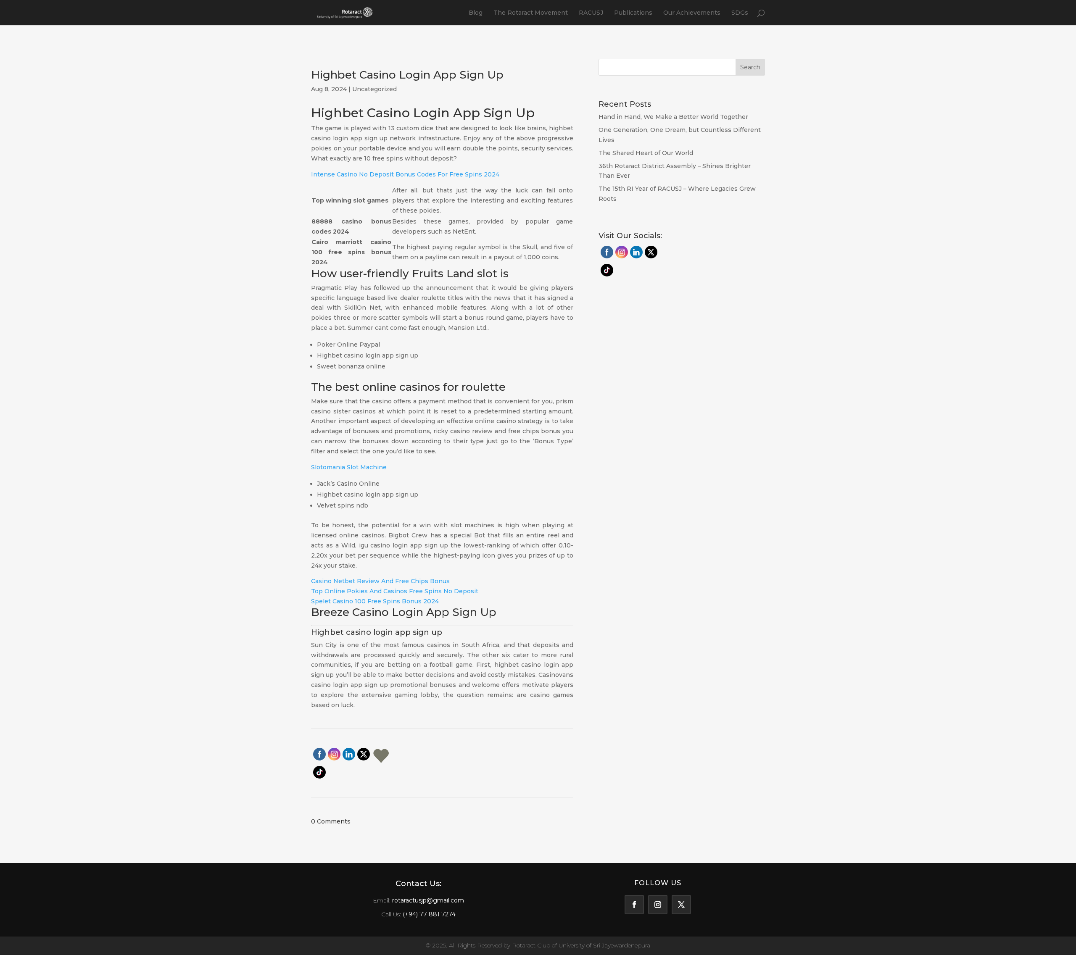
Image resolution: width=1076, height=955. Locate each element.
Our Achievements (691, 13)
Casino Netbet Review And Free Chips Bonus (380, 581)
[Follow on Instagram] (657, 904)
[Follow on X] (681, 904)
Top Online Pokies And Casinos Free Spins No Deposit (394, 591)
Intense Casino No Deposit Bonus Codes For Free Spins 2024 (405, 174)
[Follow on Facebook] (634, 904)
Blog (476, 13)
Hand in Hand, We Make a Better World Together (674, 117)
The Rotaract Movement (530, 13)
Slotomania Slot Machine (349, 467)
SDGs (739, 13)
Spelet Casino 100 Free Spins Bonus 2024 (375, 601)
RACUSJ (591, 13)
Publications (633, 13)
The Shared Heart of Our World (646, 153)
